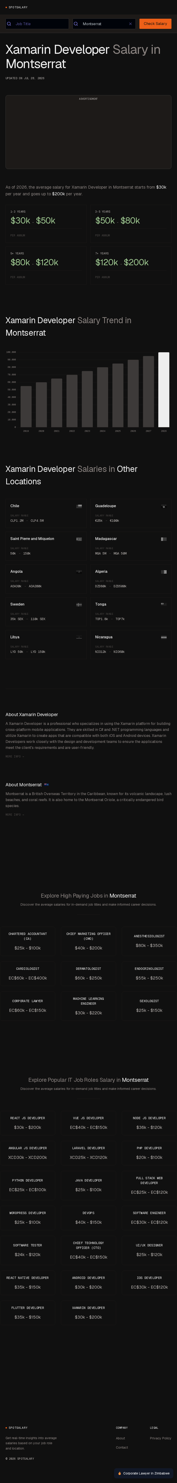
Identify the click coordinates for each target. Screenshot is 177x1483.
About (120, 1438)
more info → (15, 756)
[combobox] (37, 23)
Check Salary (155, 23)
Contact (122, 1447)
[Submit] (11, 24)
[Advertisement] (88, 134)
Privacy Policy (160, 1438)
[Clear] (130, 24)
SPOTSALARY (18, 7)
